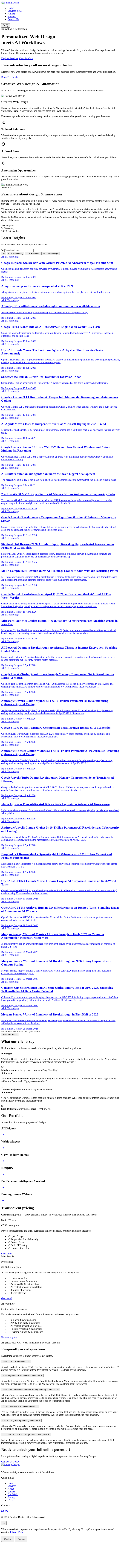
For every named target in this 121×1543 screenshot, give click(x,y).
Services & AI (15, 10)
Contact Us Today (10, 1461)
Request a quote (9, 1337)
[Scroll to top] (4, 1523)
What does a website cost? (15, 1361)
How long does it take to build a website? (21, 1375)
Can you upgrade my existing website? (20, 1420)
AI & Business (33, 253)
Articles (11, 13)
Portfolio (12, 16)
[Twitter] (6, 1511)
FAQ (10, 1500)
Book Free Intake (10, 77)
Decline (8, 1539)
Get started (6, 1253)
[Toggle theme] (5, 25)
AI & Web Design (50, 253)
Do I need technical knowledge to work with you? (25, 1434)
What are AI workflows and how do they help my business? (30, 1389)
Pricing (11, 1497)
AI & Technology (15, 253)
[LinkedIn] (2, 1511)
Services (12, 1486)
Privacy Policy (17, 1532)
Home (11, 8)
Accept (21, 1539)
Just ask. (56, 1342)
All (4, 253)
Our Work (13, 1494)
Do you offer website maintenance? (19, 1406)
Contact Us (13, 19)
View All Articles (10, 1034)
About (11, 1488)
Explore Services (9, 58)
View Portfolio (26, 58)
